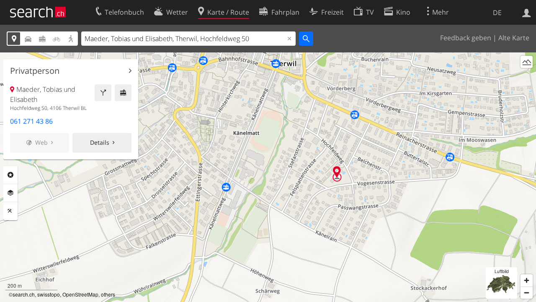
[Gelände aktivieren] (527, 62)
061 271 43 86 (31, 121)
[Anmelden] (526, 12)
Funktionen (10, 211)
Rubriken (10, 175)
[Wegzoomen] (527, 292)
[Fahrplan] (123, 92)
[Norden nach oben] (527, 77)
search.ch (24, 294)
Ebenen (10, 193)
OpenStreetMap (80, 294)
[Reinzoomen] (527, 280)
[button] (337, 171)
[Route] (103, 92)
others (108, 294)
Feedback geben (465, 37)
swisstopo (48, 294)
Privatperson (34, 71)
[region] (268, 177)
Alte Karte (513, 37)
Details (99, 142)
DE (497, 12)
